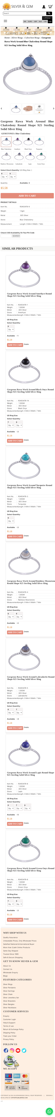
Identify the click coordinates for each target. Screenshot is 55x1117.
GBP (35, 21)
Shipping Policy (9, 1033)
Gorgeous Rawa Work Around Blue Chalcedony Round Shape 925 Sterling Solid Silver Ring (28, 41)
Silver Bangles (8, 1004)
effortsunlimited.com (19, 1097)
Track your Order (10, 1036)
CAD (45, 21)
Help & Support (9, 1023)
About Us (7, 966)
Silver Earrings (9, 991)
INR (25, 21)
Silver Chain (8, 994)
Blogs (5, 976)
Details (26, 344)
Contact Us (7, 969)
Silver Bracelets (9, 1001)
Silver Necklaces (9, 1008)
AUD (40, 21)
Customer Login (9, 1019)
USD (50, 21)
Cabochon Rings (32, 37)
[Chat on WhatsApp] (49, 1111)
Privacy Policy (8, 1039)
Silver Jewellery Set (11, 998)
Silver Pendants (9, 988)
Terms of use (8, 1026)
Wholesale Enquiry (10, 972)
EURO (30, 21)
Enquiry (6, 1016)
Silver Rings (17, 37)
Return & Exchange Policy (13, 1029)
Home (7, 37)
